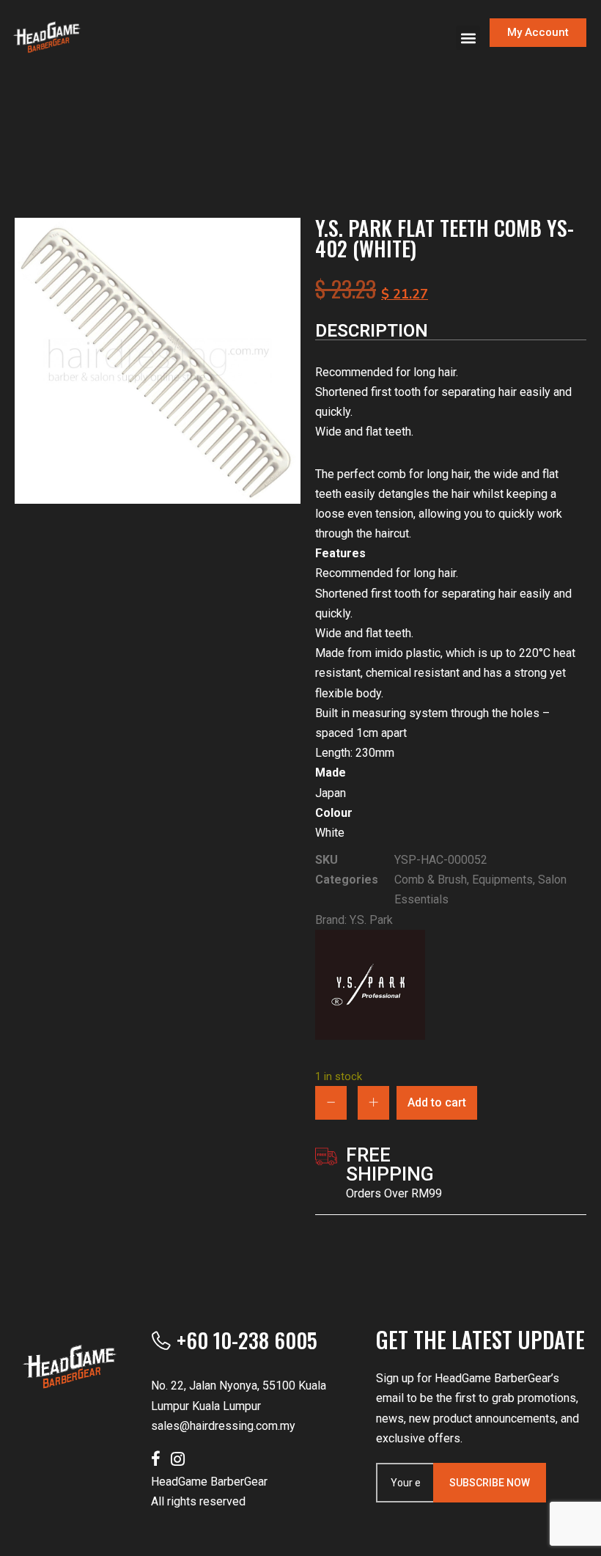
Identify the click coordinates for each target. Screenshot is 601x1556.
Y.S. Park (371, 920)
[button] (468, 38)
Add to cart (437, 1102)
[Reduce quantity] (331, 1103)
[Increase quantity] (373, 1103)
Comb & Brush (430, 880)
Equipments (502, 880)
